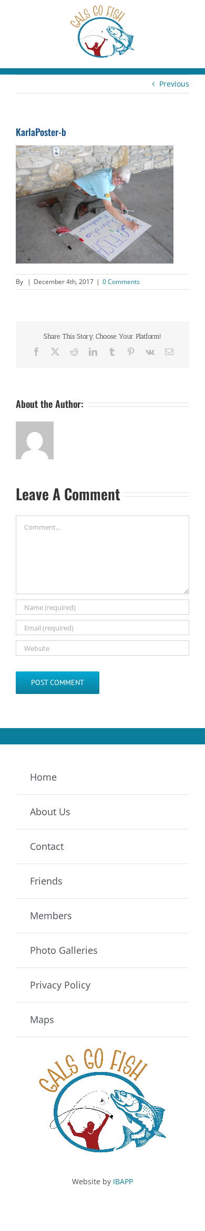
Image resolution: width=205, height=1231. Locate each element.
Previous (174, 84)
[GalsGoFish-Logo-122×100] (102, 9)
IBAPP (123, 1181)
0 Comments (121, 281)
